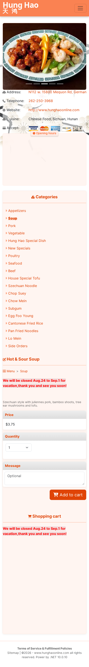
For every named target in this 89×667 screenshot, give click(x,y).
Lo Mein (14, 338)
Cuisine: (12, 119)
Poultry (14, 256)
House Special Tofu (24, 278)
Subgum (15, 308)
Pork (12, 226)
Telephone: (14, 101)
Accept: (12, 128)
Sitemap (13, 652)
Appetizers (17, 210)
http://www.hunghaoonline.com (54, 110)
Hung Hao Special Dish (27, 240)
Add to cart (70, 494)
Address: (13, 92)
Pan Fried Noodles (23, 331)
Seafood (15, 263)
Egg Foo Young (20, 316)
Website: (12, 110)
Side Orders (17, 346)
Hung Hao (20, 8)
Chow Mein (17, 301)
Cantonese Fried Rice (25, 323)
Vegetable (16, 233)
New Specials (19, 248)
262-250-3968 (41, 101)
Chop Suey (17, 293)
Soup (12, 218)
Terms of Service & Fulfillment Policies (44, 648)
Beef (12, 271)
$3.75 (10, 424)
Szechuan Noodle (22, 286)
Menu (10, 371)
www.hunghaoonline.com (51, 652)
